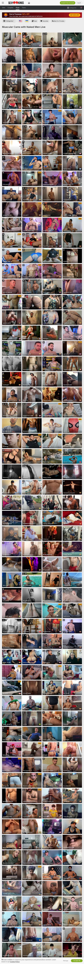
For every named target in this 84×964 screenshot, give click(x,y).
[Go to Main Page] (16, 3)
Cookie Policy (15, 962)
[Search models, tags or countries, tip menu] (81, 8)
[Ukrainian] (27, 21)
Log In (79, 3)
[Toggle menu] (3, 3)
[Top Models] (29, 3)
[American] (20, 21)
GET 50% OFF (74, 15)
